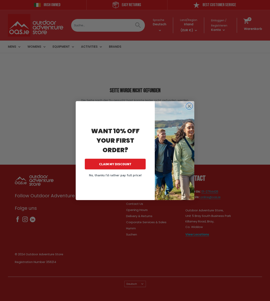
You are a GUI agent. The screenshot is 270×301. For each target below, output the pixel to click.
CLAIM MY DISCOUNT (115, 164)
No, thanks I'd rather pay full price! (115, 175)
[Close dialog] (189, 106)
